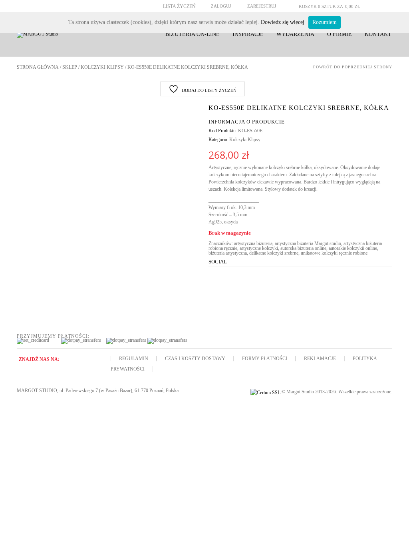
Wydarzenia (295, 34)
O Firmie (339, 34)
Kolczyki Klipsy (102, 67)
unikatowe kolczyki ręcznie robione (334, 253)
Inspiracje (248, 34)
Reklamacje (320, 358)
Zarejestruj (261, 6)
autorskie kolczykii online (353, 248)
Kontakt (378, 34)
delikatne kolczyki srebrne (273, 253)
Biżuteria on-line (192, 34)
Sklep (69, 67)
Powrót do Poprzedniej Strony (352, 67)
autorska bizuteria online (303, 248)
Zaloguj (221, 6)
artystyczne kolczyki (259, 248)
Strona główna (38, 67)
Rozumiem (324, 22)
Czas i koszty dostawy (195, 358)
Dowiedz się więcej (282, 22)
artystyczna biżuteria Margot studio (308, 243)
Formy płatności (264, 358)
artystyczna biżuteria (253, 243)
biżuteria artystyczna (227, 253)
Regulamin (133, 358)
